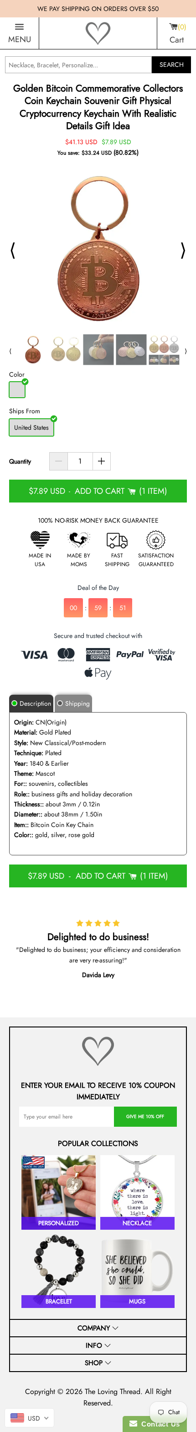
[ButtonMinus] (58, 461)
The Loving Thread (112, 1391)
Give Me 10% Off (145, 1116)
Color (17, 374)
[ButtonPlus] (102, 461)
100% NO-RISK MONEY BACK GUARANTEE (98, 520)
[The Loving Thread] (98, 33)
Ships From (24, 411)
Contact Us (158, 1424)
